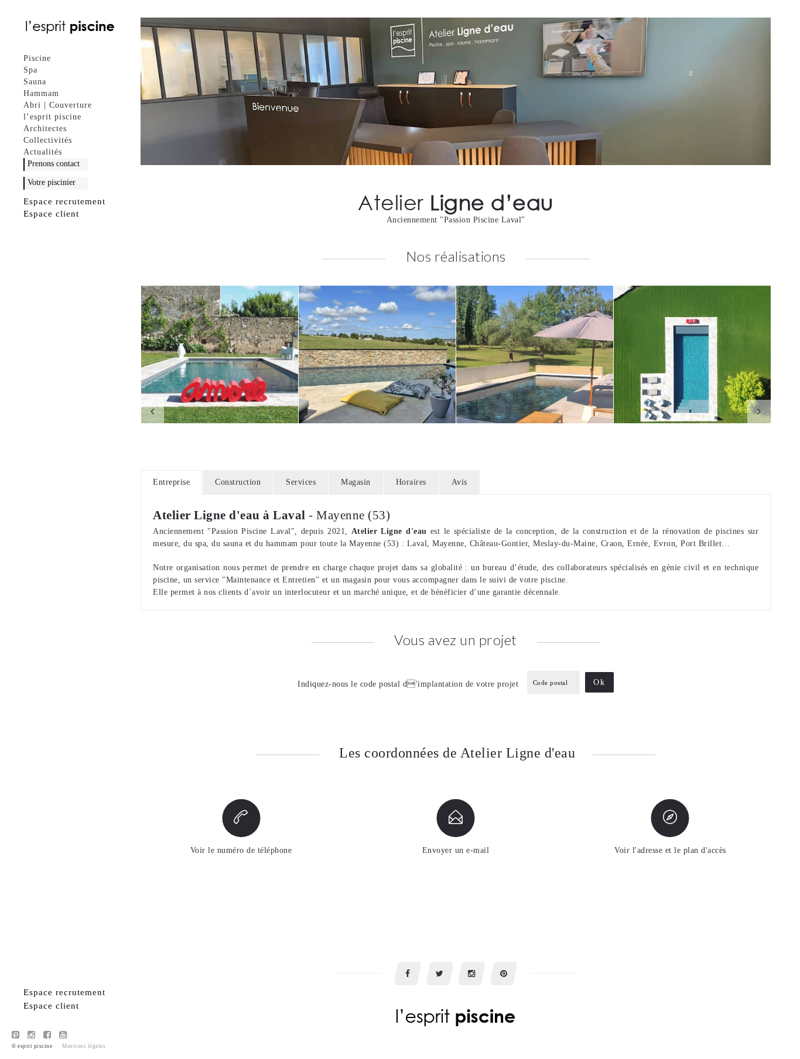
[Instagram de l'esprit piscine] (32, 1035)
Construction (238, 482)
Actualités (42, 152)
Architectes (45, 128)
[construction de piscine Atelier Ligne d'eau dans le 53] (377, 354)
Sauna (34, 81)
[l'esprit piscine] (70, 26)
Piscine (37, 58)
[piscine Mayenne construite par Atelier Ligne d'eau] (219, 354)
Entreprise (171, 482)
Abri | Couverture (57, 105)
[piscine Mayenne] (534, 354)
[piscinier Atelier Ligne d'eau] (692, 354)
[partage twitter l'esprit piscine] (440, 973)
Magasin (356, 482)
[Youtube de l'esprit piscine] (63, 1035)
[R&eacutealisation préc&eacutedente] (152, 411)
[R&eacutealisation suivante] (759, 411)
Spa (30, 70)
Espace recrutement (64, 201)
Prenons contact (54, 163)
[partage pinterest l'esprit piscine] (503, 973)
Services (301, 482)
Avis (459, 482)
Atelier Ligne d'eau (389, 531)
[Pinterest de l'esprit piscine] (16, 1035)
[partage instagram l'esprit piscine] (471, 973)
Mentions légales (83, 1046)
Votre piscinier (52, 182)
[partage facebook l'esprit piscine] (407, 973)
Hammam (41, 93)
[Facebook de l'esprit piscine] (47, 1035)
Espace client (51, 213)
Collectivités (47, 140)
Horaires (411, 482)
